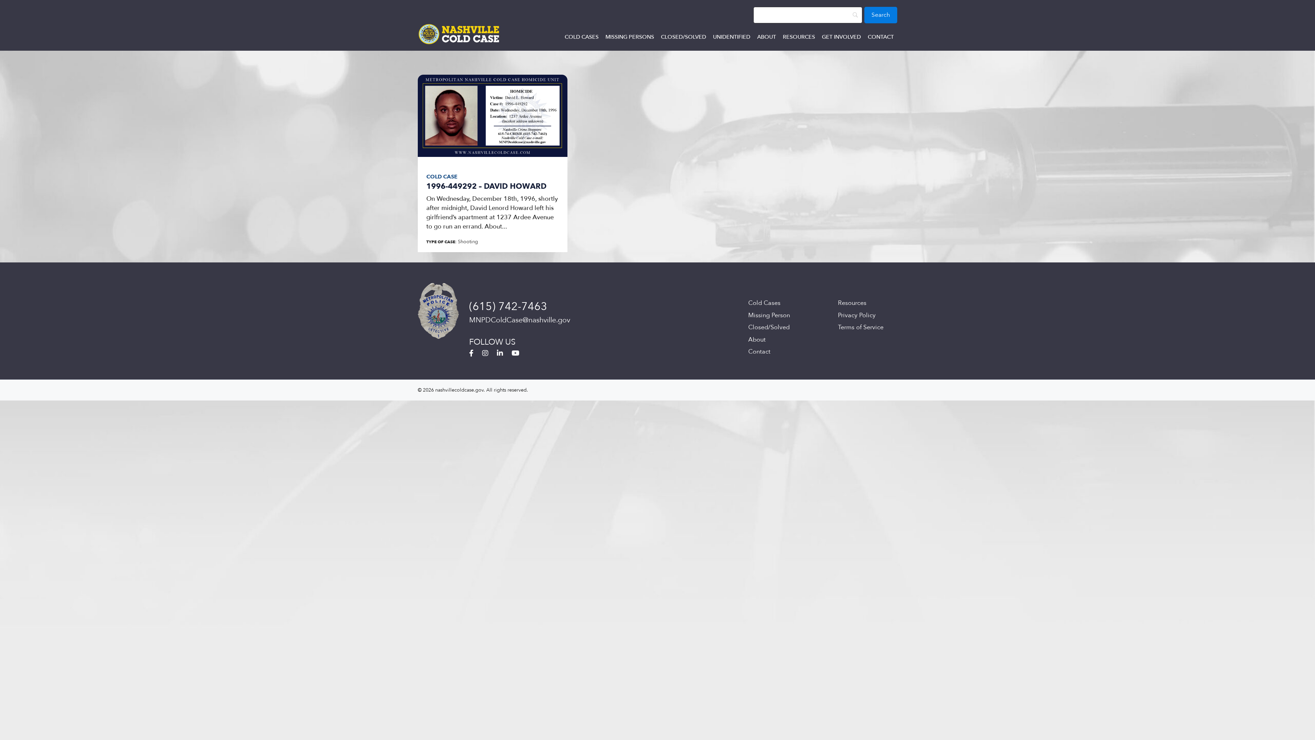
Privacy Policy (857, 315)
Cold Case (442, 177)
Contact (881, 37)
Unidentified (731, 37)
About (766, 37)
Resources (799, 37)
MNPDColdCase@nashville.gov (519, 320)
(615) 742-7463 (508, 306)
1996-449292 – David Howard (486, 186)
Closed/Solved (683, 37)
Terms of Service (861, 327)
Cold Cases (582, 37)
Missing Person (769, 315)
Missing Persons (629, 37)
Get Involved (841, 37)
